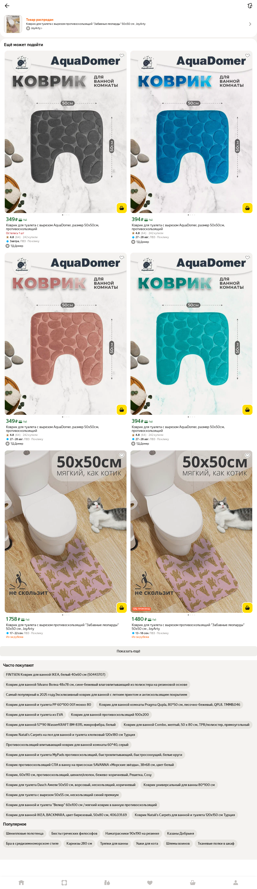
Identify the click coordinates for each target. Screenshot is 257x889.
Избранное (149, 883)
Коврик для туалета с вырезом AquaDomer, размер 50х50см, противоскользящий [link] (52, 227)
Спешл (64, 883)
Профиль (235, 883)
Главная (21, 883)
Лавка (107, 883)
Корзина (192, 883)
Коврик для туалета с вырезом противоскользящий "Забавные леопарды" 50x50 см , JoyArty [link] (62, 627)
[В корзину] (121, 208)
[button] (7, 6)
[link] (55, 675)
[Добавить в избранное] (122, 56)
